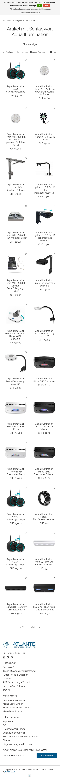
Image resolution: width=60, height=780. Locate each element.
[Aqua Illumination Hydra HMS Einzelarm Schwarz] (16, 169)
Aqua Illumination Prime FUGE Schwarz (44, 380)
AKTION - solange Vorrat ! (16, 682)
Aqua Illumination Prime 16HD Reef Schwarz (44, 426)
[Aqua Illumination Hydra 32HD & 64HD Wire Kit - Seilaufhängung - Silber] (16, 264)
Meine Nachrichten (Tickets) (17, 707)
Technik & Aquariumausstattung (19, 671)
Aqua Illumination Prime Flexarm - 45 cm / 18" (44, 334)
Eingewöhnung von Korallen (17, 744)
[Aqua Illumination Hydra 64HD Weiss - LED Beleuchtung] (44, 543)
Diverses (7, 678)
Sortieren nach (23, 52)
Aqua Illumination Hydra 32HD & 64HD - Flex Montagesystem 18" (44, 188)
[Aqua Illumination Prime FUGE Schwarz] (44, 363)
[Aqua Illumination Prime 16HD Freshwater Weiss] (16, 453)
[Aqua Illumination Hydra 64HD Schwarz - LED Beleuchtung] (16, 588)
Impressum (8, 721)
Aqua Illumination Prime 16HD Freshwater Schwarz (44, 472)
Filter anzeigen (30, 44)
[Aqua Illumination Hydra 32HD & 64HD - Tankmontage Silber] (16, 216)
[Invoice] (29, 776)
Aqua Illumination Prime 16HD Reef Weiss (16, 426)
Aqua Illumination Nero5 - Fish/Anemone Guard (44, 517)
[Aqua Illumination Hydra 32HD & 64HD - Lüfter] (44, 118)
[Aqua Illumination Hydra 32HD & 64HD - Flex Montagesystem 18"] (44, 169)
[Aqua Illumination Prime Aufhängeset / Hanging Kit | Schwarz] (16, 315)
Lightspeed (10, 772)
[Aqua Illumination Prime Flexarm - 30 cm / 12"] (16, 363)
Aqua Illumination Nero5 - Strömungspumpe (15, 517)
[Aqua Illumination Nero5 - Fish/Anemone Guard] (44, 498)
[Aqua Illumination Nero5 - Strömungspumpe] (16, 498)
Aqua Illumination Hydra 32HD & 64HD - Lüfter (44, 137)
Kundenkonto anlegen (14, 700)
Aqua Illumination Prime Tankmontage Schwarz (44, 283)
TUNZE (6, 690)
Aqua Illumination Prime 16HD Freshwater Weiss (16, 472)
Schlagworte (18, 20)
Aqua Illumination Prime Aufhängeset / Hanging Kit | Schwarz (16, 335)
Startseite (6, 20)
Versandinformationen (14, 732)
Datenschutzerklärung (14, 729)
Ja (39, 6)
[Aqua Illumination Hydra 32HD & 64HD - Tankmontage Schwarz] (44, 216)
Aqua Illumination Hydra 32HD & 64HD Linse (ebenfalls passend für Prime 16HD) (15, 139)
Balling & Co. (9, 667)
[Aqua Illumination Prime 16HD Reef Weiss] (16, 408)
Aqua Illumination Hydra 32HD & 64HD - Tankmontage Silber (16, 235)
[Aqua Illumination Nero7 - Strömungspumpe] (16, 70)
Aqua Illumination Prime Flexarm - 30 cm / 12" (15, 381)
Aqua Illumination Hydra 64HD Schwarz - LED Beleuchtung (15, 607)
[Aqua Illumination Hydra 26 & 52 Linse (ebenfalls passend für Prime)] (44, 70)
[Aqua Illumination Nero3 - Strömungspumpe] (16, 543)
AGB (5, 725)
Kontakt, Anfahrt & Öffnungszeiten (20, 736)
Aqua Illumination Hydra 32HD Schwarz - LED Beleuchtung (44, 607)
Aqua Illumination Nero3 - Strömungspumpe (15, 562)
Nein (46, 6)
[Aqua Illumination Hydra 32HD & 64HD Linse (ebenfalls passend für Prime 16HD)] (16, 118)
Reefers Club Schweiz (14, 686)
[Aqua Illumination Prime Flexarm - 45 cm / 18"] (44, 315)
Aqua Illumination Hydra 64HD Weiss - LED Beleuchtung (44, 562)
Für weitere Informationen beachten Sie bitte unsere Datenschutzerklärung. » (30, 10)
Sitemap (7, 740)
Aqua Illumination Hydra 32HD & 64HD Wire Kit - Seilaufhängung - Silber (15, 286)
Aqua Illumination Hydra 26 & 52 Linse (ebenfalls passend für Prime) (44, 90)
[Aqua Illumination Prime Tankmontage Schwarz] (44, 264)
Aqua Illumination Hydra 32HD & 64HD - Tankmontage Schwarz (44, 236)
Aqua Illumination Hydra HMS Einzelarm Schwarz (16, 187)
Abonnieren (47, 755)
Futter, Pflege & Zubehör (15, 674)
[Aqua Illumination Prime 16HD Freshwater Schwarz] (44, 453)
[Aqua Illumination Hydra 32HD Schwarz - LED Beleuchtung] (44, 588)
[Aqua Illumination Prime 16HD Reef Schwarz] (44, 408)
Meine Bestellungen (13, 704)
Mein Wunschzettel (12, 711)
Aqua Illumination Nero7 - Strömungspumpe (15, 89)
